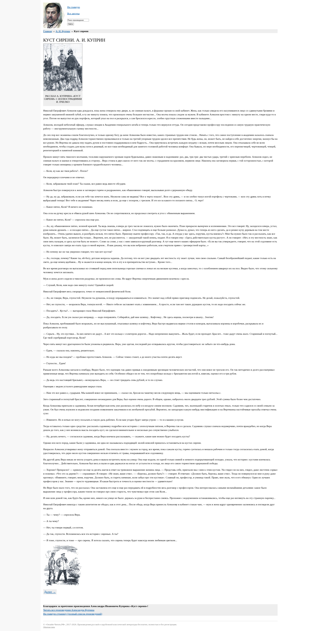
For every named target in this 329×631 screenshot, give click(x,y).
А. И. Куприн (63, 31)
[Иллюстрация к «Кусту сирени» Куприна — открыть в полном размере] (63, 585)
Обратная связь (49, 627)
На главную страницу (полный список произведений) (72, 613)
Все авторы (73, 13)
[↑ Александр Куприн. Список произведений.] (54, 27)
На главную (73, 7)
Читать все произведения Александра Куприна (68, 610)
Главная (47, 31)
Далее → (50, 592)
